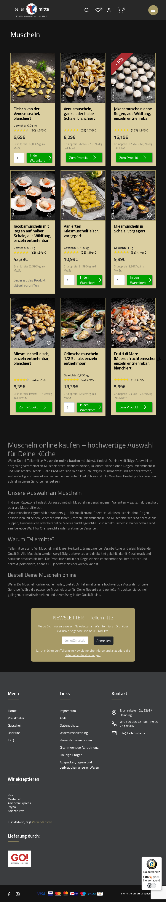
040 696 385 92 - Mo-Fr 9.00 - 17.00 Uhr (139, 723)
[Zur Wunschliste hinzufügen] (49, 98)
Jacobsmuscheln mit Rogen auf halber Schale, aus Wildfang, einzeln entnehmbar (32, 233)
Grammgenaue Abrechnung (79, 747)
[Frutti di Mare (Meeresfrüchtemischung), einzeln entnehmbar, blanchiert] (133, 322)
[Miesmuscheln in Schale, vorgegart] (133, 195)
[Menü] (159, 859)
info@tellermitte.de (132, 733)
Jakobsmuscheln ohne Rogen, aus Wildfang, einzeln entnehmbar (133, 113)
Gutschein (15, 725)
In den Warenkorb (37, 158)
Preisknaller (16, 718)
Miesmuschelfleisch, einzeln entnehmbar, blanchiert (31, 358)
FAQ (11, 740)
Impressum (68, 710)
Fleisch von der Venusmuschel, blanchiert (27, 113)
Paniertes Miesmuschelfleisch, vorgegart (82, 231)
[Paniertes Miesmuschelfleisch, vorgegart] (83, 195)
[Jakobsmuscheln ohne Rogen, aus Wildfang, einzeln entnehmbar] (133, 77)
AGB (63, 718)
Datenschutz (69, 725)
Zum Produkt (78, 157)
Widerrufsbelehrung (74, 732)
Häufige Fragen (71, 754)
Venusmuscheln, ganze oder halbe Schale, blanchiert (79, 113)
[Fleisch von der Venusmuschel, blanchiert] (33, 77)
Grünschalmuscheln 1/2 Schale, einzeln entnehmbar (81, 358)
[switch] (151, 885)
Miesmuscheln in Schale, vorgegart (129, 228)
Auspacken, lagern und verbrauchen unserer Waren (79, 765)
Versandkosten (42, 822)
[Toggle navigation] (153, 10)
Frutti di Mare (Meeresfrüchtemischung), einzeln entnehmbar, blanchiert (133, 360)
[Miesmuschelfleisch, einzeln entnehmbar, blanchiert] (33, 322)
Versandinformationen (76, 740)
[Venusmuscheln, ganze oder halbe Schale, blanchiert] (83, 77)
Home (12, 710)
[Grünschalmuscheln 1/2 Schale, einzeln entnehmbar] (83, 322)
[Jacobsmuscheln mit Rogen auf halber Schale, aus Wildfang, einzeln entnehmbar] (33, 195)
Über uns (14, 732)
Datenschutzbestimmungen (83, 655)
